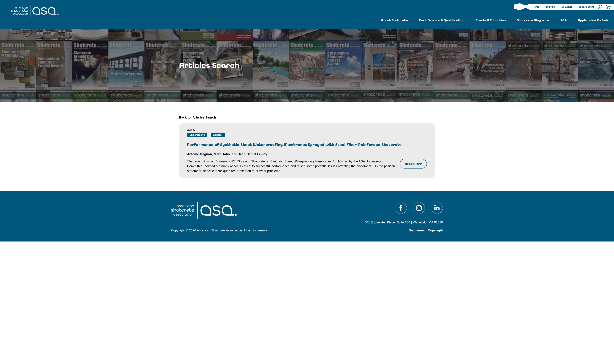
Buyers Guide (586, 6)
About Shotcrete (394, 20)
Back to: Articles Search (197, 117)
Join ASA (567, 6)
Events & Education (491, 20)
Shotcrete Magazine (533, 20)
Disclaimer (417, 230)
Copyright (435, 230)
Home (536, 6)
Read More (413, 164)
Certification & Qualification (441, 20)
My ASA (550, 6)
